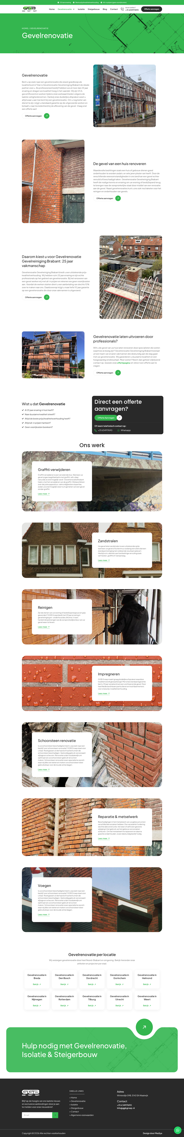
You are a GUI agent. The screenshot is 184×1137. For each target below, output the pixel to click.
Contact (114, 9)
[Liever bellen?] (122, 9)
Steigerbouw (94, 9)
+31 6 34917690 (124, 1105)
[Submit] (55, 1115)
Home (52, 9)
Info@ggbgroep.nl (126, 1108)
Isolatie (81, 9)
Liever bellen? (130, 8)
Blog (105, 9)
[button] (177, 1130)
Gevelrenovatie (65, 9)
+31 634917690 (132, 10)
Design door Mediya (152, 1133)
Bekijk (37, 984)
